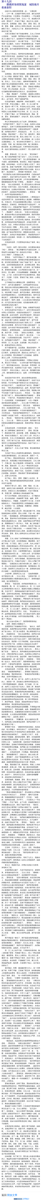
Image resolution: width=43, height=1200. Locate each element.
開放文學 (12, 1195)
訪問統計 (26, 1199)
